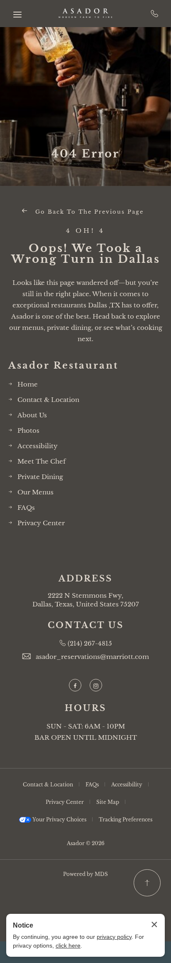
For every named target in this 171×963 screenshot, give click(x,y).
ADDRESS (85, 578)
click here (68, 945)
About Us (32, 415)
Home (27, 384)
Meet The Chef (41, 461)
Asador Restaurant (63, 365)
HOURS (85, 708)
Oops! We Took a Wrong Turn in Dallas (85, 253)
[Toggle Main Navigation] (17, 14)
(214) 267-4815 (155, 13)
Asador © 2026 (86, 843)
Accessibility (37, 446)
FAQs (26, 507)
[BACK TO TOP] (147, 882)
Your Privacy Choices (58, 819)
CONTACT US (86, 625)
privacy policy (114, 936)
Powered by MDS (85, 874)
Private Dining (40, 477)
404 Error (85, 153)
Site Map (107, 802)
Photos (28, 430)
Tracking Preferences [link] (125, 819)
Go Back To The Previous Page (88, 211)
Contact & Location (48, 400)
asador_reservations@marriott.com (92, 657)
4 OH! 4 (85, 231)
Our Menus (35, 492)
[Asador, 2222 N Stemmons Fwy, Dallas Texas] (85, 13)
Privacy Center (41, 523)
